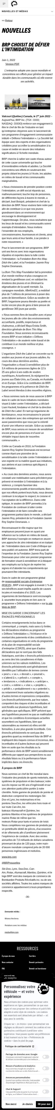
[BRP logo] (14, 3)
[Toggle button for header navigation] (4, 3)
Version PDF (12, 64)
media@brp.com (11, 932)
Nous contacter (7, 962)
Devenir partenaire (36, 962)
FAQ (3, 968)
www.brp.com (9, 857)
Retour (9, 20)
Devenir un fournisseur (37, 968)
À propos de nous (8, 956)
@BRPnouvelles (11, 863)
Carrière (32, 956)
